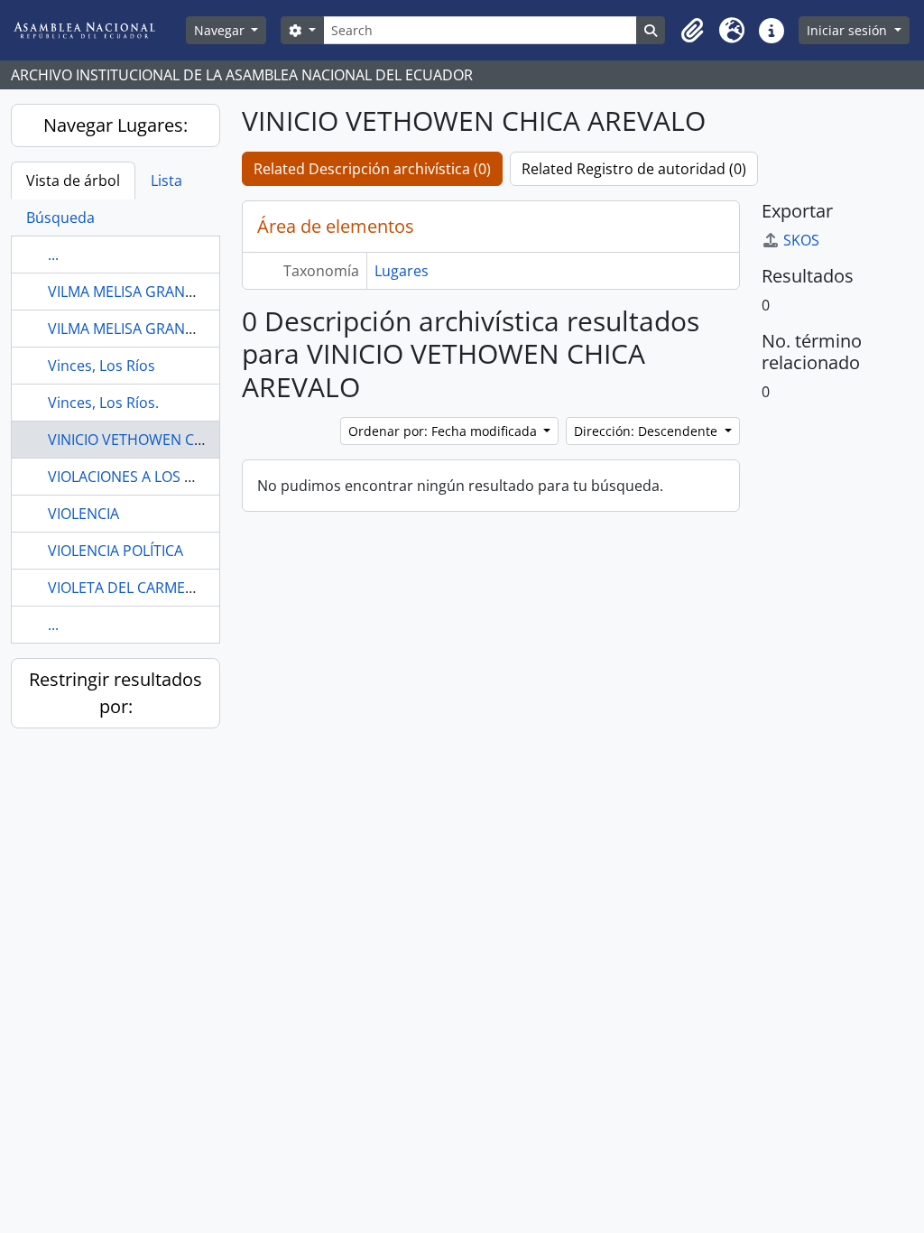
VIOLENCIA (83, 514)
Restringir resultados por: (115, 692)
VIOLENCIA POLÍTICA (115, 551)
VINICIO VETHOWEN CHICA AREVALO (170, 440)
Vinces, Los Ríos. (103, 403)
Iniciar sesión (849, 30)
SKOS (801, 240)
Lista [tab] (166, 180)
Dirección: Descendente (647, 431)
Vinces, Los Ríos (101, 365)
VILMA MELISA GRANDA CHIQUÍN (158, 291)
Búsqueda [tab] (60, 217)
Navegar (221, 30)
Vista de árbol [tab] (73, 180)
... (53, 254)
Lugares (401, 271)
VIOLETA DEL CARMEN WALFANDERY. (172, 588)
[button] (692, 31)
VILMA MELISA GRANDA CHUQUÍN (161, 328)
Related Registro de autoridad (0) (634, 169)
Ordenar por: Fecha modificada (444, 431)
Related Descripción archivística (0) (372, 169)
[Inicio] (98, 30)
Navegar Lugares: (115, 125)
